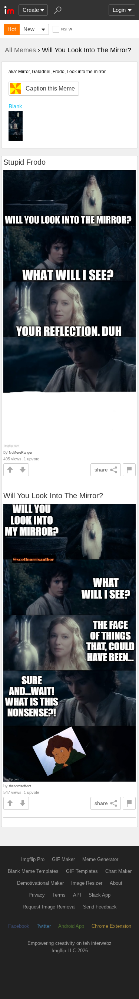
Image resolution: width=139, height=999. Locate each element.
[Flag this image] (129, 469)
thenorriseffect (20, 786)
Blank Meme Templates (33, 871)
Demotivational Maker (40, 883)
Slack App (99, 895)
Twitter (44, 926)
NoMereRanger (20, 452)
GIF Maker (63, 859)
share (101, 470)
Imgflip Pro (32, 859)
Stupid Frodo (24, 162)
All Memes (20, 50)
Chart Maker (118, 871)
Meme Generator (100, 859)
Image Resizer (86, 883)
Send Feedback (100, 907)
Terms (59, 895)
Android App (71, 926)
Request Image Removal (49, 907)
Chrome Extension (111, 926)
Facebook (18, 926)
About (116, 883)
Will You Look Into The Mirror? (53, 496)
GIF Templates (82, 871)
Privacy (37, 895)
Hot (11, 29)
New (28, 29)
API (77, 895)
